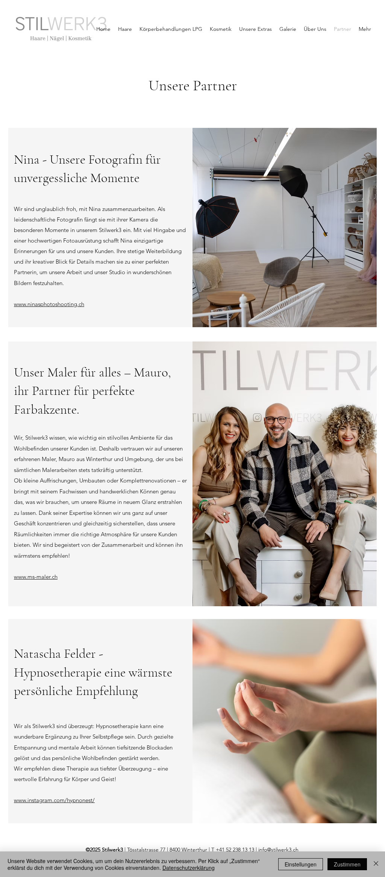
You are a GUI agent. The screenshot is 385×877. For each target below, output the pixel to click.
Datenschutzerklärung (188, 867)
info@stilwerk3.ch (278, 849)
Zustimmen (347, 864)
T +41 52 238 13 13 (232, 849)
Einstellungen (301, 864)
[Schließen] (375, 864)
